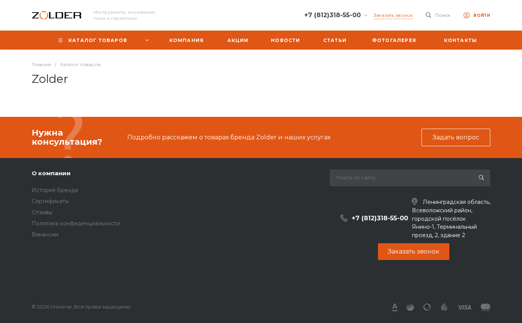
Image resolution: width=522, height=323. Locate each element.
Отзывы (42, 212)
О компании (51, 173)
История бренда (55, 190)
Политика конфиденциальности (76, 223)
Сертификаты (50, 201)
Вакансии (45, 234)
